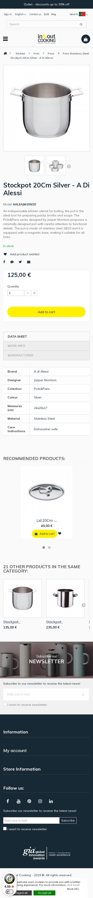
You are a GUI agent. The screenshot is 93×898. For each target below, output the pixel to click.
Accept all (44, 893)
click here (73, 885)
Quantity (13, 286)
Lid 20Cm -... (47, 520)
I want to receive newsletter (27, 705)
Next (69, 166)
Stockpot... (11, 622)
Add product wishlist (24, 254)
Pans (51, 53)
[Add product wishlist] (59, 533)
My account (15, 750)
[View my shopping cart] (85, 39)
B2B (46, 14)
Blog (53, 14)
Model (7, 204)
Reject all (21, 893)
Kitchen (20, 53)
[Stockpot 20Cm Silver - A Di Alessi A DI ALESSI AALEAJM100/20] (34, 165)
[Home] (5, 53)
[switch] (9, 891)
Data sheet (17, 336)
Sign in (8, 14)
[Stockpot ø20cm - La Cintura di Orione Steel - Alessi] (65, 598)
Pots (36, 53)
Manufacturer (20, 355)
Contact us (35, 14)
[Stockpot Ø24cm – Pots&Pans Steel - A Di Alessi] (22, 598)
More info (16, 346)
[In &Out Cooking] (46, 38)
